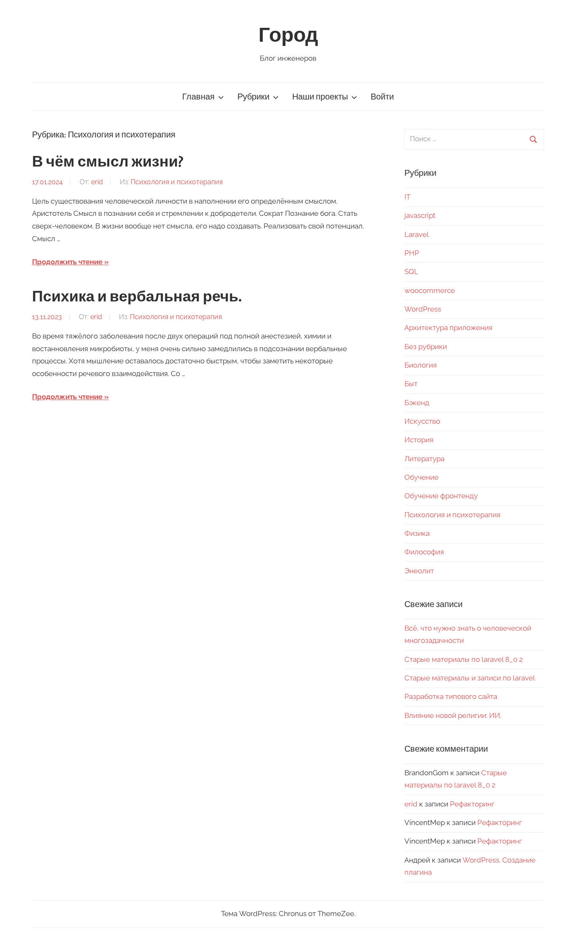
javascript (420, 215)
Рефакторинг (472, 804)
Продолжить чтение (67, 262)
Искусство (422, 421)
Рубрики (253, 96)
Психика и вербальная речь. (137, 297)
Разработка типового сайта (450, 696)
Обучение (421, 477)
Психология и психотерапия (177, 182)
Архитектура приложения (448, 327)
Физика (417, 533)
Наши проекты (320, 96)
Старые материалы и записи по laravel (469, 678)
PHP (411, 253)
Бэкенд (416, 402)
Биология (420, 365)
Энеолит (419, 571)
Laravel (416, 234)
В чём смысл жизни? (107, 162)
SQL (411, 271)
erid (97, 182)
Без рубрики (425, 346)
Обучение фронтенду (441, 496)
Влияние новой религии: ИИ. (452, 715)
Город (288, 35)
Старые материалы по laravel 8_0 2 (463, 659)
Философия (424, 552)
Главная (198, 96)
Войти (382, 96)
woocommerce (429, 290)
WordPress (422, 309)
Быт (410, 383)
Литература (424, 458)
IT (407, 197)
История (418, 439)
